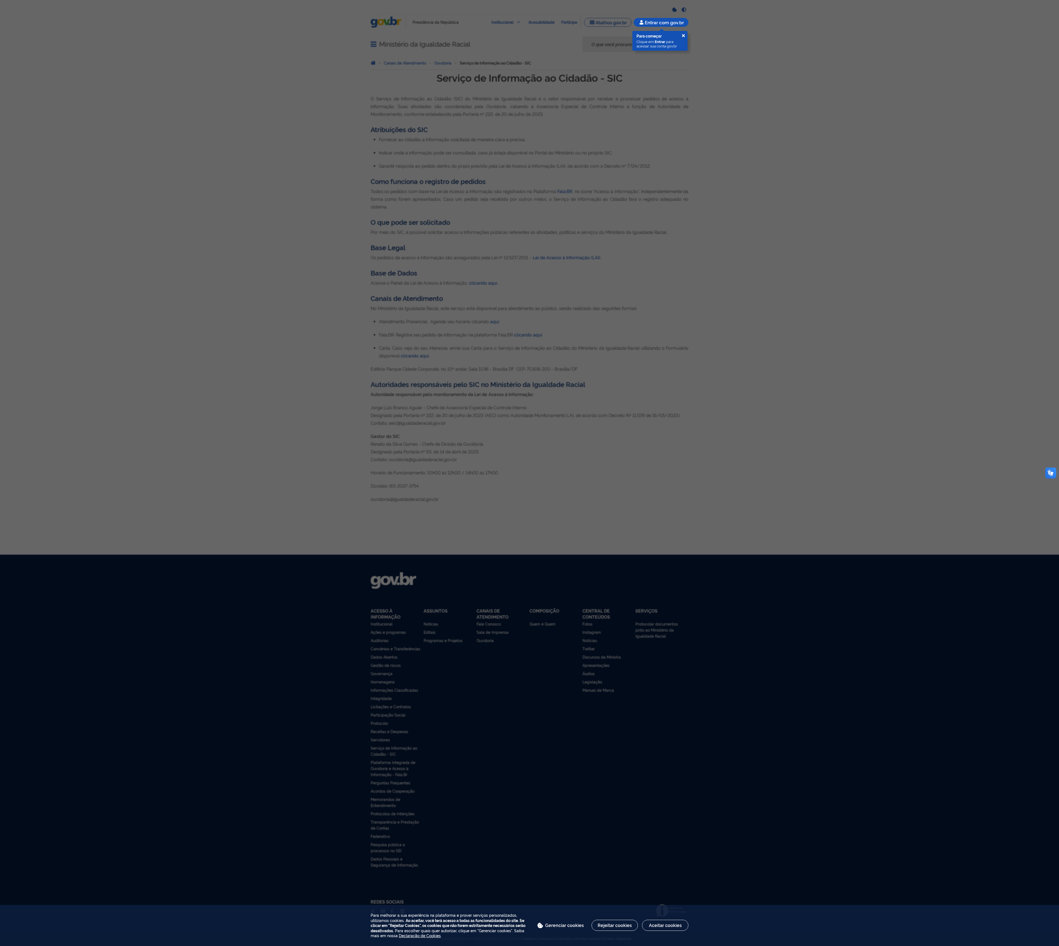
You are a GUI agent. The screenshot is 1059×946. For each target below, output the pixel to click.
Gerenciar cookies (564, 925)
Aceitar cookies (665, 925)
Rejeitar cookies (615, 925)
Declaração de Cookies (420, 935)
